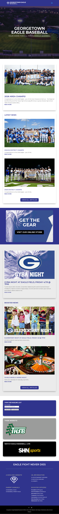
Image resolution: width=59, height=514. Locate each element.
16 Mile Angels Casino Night (15, 377)
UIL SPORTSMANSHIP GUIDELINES (39, 477)
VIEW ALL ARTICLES (29, 200)
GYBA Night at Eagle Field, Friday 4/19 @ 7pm (27, 283)
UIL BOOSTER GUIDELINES (37, 479)
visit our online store (29, 232)
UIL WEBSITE (34, 481)
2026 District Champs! (13, 189)
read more (7, 104)
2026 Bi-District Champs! (14, 150)
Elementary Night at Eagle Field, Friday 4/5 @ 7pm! (24, 338)
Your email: (7, 405)
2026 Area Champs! (15, 96)
